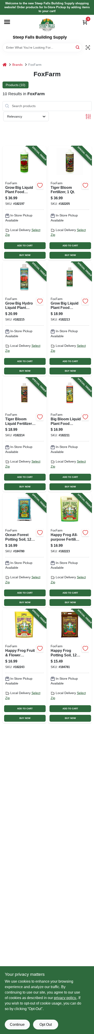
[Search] (78, 47)
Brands (17, 64)
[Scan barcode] (88, 47)
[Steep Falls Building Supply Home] (47, 25)
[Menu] (7, 22)
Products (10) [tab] (15, 85)
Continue (17, 1024)
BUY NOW (24, 255)
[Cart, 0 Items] (85, 22)
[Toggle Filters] (88, 116)
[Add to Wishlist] (40, 185)
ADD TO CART (25, 245)
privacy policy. (65, 998)
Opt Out (45, 1024)
